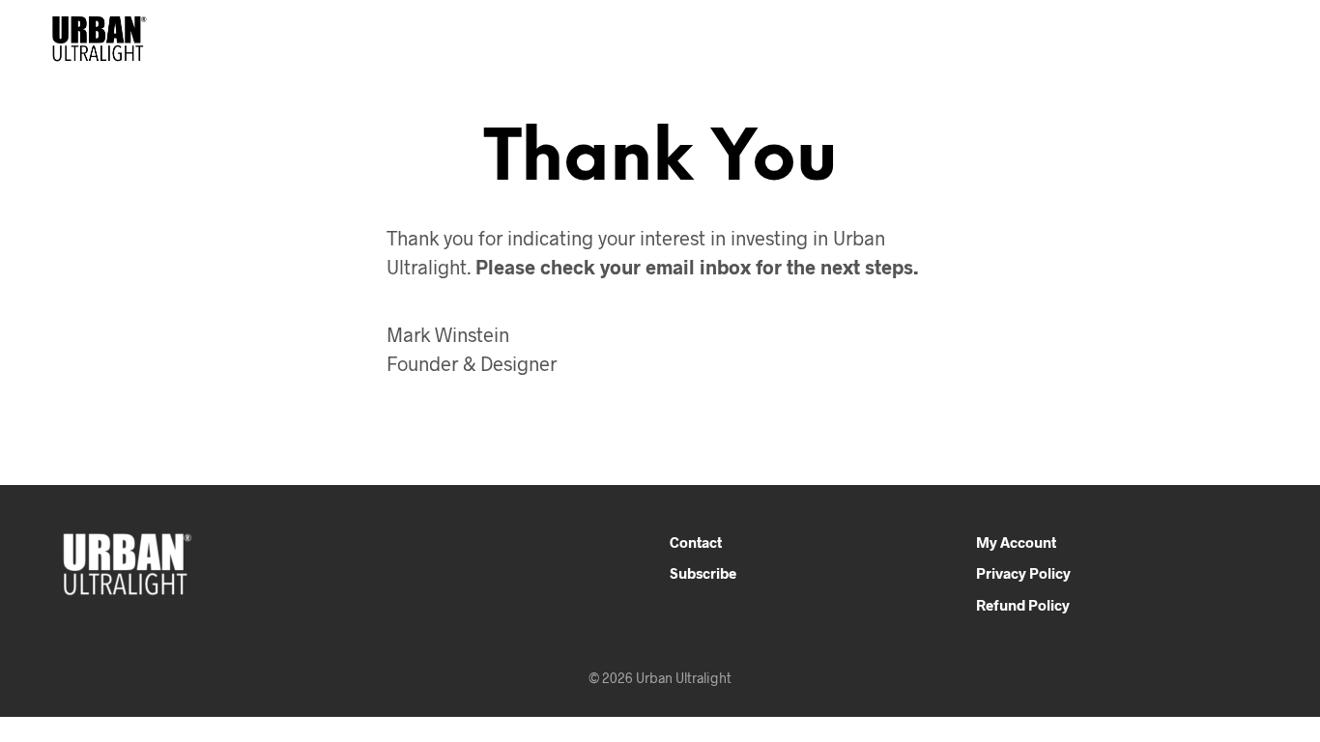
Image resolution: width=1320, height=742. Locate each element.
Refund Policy (1023, 605)
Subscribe (703, 573)
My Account (1016, 542)
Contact (696, 542)
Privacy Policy (1023, 573)
